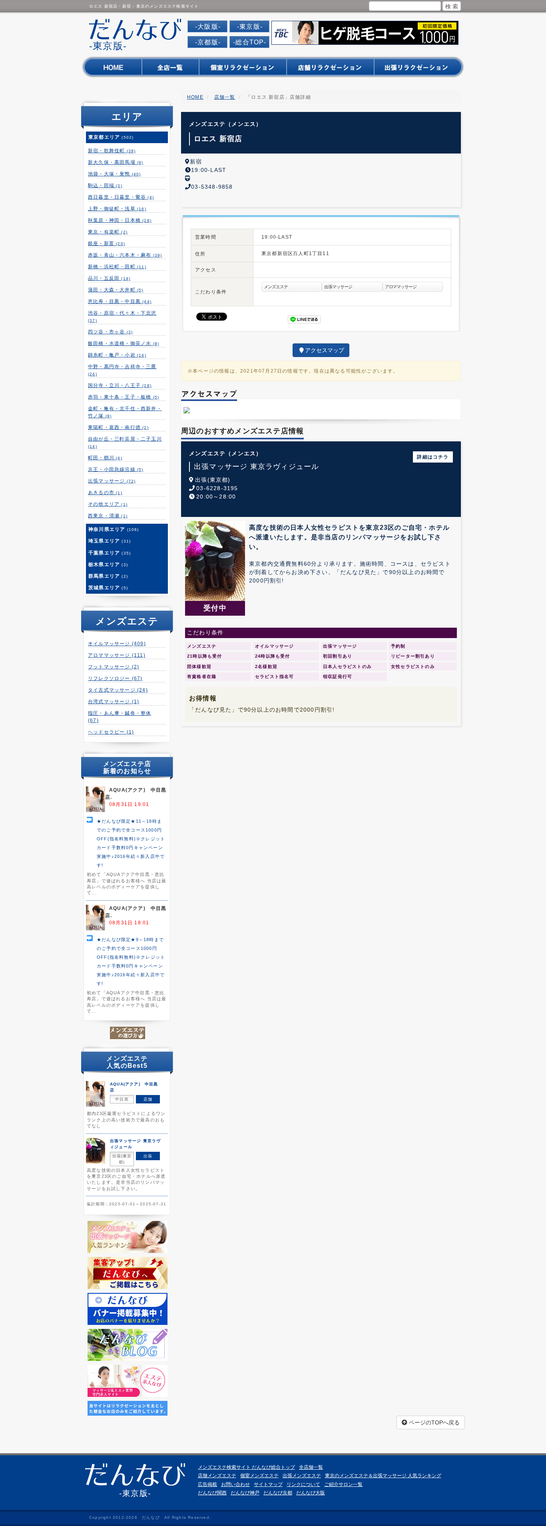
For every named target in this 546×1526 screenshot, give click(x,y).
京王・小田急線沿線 (115, 469)
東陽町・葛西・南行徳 (118, 427)
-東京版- (250, 26)
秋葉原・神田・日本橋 (119, 220)
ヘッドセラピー (111, 732)
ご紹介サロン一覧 (343, 1484)
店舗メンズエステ (217, 1475)
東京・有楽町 (108, 232)
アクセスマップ (324, 350)
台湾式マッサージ (113, 701)
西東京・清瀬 (108, 516)
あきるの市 (105, 492)
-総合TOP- (249, 42)
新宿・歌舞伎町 (112, 151)
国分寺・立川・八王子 (119, 385)
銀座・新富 (106, 243)
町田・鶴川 (105, 458)
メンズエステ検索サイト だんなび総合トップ (246, 1467)
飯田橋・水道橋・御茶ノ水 (123, 343)
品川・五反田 (109, 278)
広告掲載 (207, 1484)
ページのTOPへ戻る (433, 1422)
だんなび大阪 (310, 1493)
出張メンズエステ (302, 1475)
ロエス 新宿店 (218, 139)
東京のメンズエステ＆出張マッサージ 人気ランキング (383, 1475)
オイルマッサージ (117, 643)
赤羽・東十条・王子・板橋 (123, 397)
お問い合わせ (235, 1484)
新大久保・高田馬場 (115, 162)
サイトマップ (268, 1484)
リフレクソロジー (115, 678)
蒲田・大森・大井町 (115, 290)
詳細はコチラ (432, 457)
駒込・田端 (105, 185)
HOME (195, 97)
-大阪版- (208, 26)
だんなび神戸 (245, 1493)
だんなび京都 (277, 1493)
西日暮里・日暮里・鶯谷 (121, 197)
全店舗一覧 (311, 1467)
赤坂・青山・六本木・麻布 (125, 255)
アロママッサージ (116, 655)
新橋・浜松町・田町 (117, 266)
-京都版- (208, 42)
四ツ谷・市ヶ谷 (110, 332)
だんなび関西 (212, 1493)
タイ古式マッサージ (118, 690)
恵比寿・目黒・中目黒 (119, 301)
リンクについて (303, 1484)
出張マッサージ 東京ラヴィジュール (256, 467)
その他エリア (108, 504)
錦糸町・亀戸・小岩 (117, 355)
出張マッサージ (112, 481)
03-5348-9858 (212, 187)
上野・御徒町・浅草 (117, 208)
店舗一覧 (224, 97)
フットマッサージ (113, 667)
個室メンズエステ (259, 1475)
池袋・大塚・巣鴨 (114, 174)
